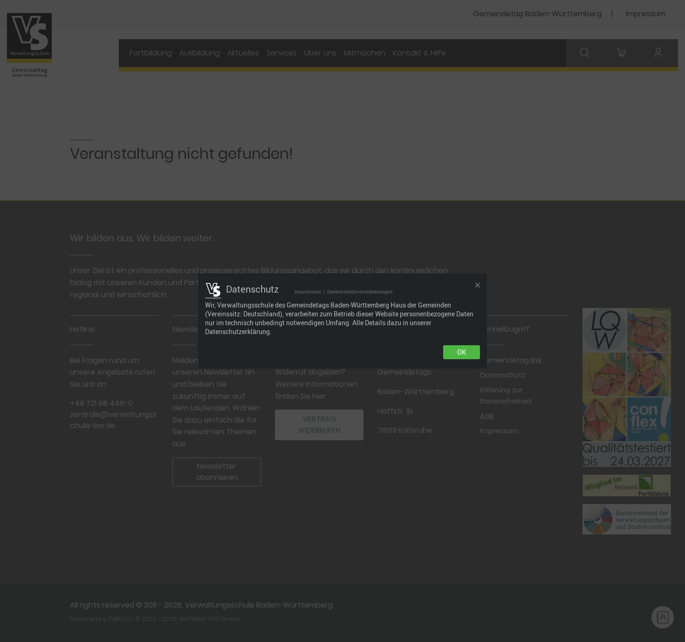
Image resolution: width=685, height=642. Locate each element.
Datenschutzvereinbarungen (359, 291)
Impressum (308, 291)
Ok (461, 352)
